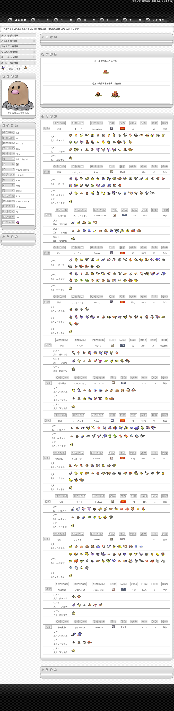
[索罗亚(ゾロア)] (84, 644)
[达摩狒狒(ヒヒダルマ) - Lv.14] (127, 510)
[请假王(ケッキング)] (147, 275)
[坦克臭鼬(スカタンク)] (163, 275)
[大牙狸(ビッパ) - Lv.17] (111, 510)
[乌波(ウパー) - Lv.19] (95, 391)
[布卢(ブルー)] (92, 151)
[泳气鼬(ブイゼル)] (100, 518)
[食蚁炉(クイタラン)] (130, 151)
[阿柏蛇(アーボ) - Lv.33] (73, 391)
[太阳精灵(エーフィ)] (141, 555)
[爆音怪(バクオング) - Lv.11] (120, 429)
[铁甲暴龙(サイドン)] (119, 474)
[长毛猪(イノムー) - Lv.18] (117, 391)
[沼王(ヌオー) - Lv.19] (100, 391)
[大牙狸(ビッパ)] (98, 562)
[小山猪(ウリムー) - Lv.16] (76, 548)
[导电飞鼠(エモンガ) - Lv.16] (92, 268)
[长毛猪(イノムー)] (106, 232)
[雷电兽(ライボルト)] (111, 362)
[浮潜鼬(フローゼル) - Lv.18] (147, 261)
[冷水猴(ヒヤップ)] (131, 437)
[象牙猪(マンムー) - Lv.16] (125, 548)
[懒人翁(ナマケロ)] (136, 275)
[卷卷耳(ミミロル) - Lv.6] (114, 548)
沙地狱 (26, 170)
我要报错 (156, 1)
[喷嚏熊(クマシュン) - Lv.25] (136, 548)
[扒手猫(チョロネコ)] (108, 151)
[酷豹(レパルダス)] (114, 151)
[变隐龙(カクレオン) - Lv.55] (89, 224)
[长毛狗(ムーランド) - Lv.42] (98, 467)
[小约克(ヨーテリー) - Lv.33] (87, 467)
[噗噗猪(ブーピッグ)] (92, 562)
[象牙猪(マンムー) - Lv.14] (130, 548)
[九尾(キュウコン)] (76, 151)
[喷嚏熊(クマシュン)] (70, 569)
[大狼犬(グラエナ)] (93, 437)
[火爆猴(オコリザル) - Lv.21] (119, 180)
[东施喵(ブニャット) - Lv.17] (81, 143)
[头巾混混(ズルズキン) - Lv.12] (143, 510)
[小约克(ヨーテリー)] (103, 282)
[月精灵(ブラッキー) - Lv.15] (87, 261)
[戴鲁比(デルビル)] (114, 275)
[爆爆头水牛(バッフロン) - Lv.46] (114, 467)
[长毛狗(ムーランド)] (114, 282)
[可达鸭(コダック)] (84, 400)
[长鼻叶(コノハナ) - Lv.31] (130, 136)
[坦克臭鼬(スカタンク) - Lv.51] (79, 635)
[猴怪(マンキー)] (108, 318)
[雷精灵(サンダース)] (130, 555)
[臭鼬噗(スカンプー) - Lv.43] (73, 635)
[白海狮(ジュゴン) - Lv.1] (78, 510)
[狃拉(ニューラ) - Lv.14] (98, 136)
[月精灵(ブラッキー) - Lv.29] (136, 180)
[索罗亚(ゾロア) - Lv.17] (114, 143)
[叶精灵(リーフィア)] (108, 562)
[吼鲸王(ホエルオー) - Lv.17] (137, 429)
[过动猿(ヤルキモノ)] (141, 275)
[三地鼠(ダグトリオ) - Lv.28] (90, 391)
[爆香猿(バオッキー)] (126, 437)
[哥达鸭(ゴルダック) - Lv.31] (103, 180)
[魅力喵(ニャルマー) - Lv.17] (76, 143)
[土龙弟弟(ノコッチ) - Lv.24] (98, 261)
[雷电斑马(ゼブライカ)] (152, 194)
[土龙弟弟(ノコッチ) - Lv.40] (70, 548)
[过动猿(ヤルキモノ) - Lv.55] (81, 467)
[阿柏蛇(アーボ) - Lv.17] (70, 180)
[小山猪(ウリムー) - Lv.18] (106, 391)
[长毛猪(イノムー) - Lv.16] (87, 548)
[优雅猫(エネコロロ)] (100, 362)
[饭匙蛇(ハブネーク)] (100, 606)
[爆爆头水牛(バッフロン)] (111, 518)
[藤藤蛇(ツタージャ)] (76, 282)
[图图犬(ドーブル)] (70, 159)
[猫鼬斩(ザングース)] (95, 606)
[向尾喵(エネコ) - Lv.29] (152, 136)
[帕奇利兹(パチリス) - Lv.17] (108, 548)
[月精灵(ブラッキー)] (147, 555)
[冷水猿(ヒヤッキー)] (137, 437)
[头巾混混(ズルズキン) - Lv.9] (108, 143)
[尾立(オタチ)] (92, 275)
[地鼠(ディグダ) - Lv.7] (71, 429)
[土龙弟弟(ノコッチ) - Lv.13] (147, 180)
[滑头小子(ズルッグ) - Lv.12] (138, 510)
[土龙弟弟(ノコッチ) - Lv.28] (141, 180)
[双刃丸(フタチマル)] (125, 194)
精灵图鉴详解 (40, 29)
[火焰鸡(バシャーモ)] (76, 481)
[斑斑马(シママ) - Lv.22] (163, 261)
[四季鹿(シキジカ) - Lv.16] (125, 143)
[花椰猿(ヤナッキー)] (115, 437)
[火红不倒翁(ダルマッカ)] (147, 562)
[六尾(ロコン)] (70, 151)
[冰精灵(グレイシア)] (114, 562)
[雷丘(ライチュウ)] (87, 474)
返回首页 (136, 1)
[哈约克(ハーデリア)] (108, 282)
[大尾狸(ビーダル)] (103, 562)
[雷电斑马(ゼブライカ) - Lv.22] (70, 268)
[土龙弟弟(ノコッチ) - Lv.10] (103, 261)
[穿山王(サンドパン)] (87, 555)
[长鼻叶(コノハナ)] (147, 318)
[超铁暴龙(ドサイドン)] (81, 481)
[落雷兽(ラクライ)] (106, 362)
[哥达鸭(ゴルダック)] (90, 400)
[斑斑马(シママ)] (147, 194)
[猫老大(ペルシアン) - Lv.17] (87, 180)
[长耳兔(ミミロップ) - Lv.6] (119, 548)
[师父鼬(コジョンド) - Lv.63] (108, 467)
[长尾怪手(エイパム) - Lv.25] (125, 180)
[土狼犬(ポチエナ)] (88, 437)
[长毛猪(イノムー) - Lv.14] (92, 548)
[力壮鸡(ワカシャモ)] (70, 481)
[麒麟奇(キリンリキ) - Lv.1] (88, 429)
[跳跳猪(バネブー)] (87, 562)
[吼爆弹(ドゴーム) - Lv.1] (89, 354)
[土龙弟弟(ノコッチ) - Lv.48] (73, 224)
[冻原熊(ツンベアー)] (76, 569)
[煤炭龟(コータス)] (81, 562)
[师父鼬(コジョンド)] (87, 569)
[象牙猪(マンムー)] (138, 232)
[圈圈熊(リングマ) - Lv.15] (114, 136)
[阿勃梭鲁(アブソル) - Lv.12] (125, 261)
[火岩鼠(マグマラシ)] (130, 474)
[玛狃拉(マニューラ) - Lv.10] (92, 143)
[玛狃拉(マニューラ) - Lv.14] (87, 143)
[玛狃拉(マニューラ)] (70, 282)
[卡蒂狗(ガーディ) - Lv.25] (70, 467)
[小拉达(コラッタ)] (70, 194)
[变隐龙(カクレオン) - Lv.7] (70, 143)
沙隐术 (19, 170)
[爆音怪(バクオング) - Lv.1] (100, 354)
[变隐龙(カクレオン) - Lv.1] (142, 429)
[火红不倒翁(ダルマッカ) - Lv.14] (121, 510)
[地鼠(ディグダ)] (98, 101)
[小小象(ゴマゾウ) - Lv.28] (98, 548)
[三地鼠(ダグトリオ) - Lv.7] (77, 429)
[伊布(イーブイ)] (119, 555)
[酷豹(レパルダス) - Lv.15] (157, 261)
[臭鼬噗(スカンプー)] (157, 275)
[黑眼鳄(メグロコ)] (119, 282)
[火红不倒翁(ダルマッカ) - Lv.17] (117, 354)
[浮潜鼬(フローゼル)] (105, 518)
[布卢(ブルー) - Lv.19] (83, 510)
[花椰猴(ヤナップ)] (109, 437)
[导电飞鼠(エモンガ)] (142, 437)
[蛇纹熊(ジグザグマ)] (125, 275)
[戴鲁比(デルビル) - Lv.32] (119, 136)
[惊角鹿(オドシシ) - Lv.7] (93, 429)
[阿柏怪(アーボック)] (76, 275)
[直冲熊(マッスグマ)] (130, 275)
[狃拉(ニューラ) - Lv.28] (76, 310)
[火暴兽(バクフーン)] (136, 474)
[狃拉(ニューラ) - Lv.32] (157, 180)
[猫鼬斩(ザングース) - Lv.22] (108, 261)
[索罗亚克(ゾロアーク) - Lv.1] (81, 268)
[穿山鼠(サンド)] (81, 555)
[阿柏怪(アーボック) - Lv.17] (76, 180)
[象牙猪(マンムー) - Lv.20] (128, 391)
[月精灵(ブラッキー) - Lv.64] (130, 180)
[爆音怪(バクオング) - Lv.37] (76, 187)
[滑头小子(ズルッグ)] (119, 151)
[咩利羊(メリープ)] (92, 194)
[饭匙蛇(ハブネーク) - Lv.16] (87, 187)
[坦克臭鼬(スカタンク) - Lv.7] (108, 187)
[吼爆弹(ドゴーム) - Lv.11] (109, 429)
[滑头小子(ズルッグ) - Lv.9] (98, 143)
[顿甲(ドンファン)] (116, 232)
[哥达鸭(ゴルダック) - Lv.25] (108, 180)
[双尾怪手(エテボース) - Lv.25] (98, 187)
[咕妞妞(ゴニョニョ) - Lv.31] (163, 180)
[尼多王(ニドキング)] (92, 318)
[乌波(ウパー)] (84, 232)
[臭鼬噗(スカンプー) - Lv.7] (103, 187)
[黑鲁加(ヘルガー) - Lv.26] (87, 310)
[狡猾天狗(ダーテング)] (152, 318)
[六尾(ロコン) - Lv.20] (70, 136)
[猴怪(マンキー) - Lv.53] (73, 598)
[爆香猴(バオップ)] (120, 437)
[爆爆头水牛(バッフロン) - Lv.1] (98, 268)
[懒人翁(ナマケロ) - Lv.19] (141, 136)
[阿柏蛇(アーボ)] (70, 275)
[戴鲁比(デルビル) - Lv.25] (81, 310)
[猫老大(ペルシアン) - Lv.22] (81, 136)
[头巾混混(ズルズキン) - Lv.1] (103, 143)
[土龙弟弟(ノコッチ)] (95, 232)
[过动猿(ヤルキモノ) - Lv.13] (73, 354)
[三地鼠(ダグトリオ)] (115, 101)
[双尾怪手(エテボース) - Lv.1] (148, 429)
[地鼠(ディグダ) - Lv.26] (84, 391)
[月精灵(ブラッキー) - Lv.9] (92, 261)
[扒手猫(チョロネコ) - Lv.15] (152, 261)
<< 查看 (9, 69)
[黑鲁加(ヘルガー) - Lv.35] (125, 136)
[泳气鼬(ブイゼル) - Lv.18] (136, 261)
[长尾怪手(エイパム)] (108, 194)
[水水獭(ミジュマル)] (119, 194)
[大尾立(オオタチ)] (98, 275)
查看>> (19, 69)
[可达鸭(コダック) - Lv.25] (98, 180)
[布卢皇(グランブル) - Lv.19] (89, 510)
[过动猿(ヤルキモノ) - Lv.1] (79, 354)
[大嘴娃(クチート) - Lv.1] (126, 429)
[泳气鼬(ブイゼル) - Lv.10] (130, 261)
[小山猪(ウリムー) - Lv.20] (111, 391)
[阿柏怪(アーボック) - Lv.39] (79, 391)
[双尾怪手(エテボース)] (114, 194)
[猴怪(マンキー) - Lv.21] (114, 180)
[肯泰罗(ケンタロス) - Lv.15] (81, 261)
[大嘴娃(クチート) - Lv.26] (157, 136)
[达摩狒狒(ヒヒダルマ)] (152, 562)
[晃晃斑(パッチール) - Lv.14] (163, 136)
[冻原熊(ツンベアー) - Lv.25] (141, 548)
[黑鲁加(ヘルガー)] (119, 275)
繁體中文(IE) (167, 1)
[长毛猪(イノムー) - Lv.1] (84, 224)
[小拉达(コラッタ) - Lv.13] (70, 261)
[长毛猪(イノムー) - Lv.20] (122, 391)
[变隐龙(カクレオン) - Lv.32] (92, 187)
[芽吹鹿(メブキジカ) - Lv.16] (130, 143)
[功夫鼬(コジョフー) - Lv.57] (103, 467)
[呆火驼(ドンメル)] (127, 232)
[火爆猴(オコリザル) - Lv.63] (79, 598)
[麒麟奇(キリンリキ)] (125, 318)
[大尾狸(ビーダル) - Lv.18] (116, 510)
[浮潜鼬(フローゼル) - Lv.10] (141, 261)
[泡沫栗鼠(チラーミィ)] (157, 562)
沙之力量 (20, 175)
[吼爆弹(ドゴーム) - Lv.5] (95, 354)
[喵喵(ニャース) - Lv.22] (76, 136)
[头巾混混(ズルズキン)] (125, 151)
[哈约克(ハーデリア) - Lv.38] (92, 467)
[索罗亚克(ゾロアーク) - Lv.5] (87, 268)
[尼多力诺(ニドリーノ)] (87, 318)
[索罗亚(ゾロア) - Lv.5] (76, 268)
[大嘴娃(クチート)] (122, 232)
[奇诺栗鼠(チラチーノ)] (163, 562)
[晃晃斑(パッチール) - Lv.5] (111, 354)
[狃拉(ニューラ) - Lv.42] (70, 310)
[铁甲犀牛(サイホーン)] (114, 474)
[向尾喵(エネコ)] (95, 362)
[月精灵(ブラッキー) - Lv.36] (87, 136)
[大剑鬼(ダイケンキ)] (130, 194)
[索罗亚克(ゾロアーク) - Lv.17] (119, 143)
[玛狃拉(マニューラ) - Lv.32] (119, 187)
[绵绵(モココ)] (98, 194)
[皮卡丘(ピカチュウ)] (81, 474)
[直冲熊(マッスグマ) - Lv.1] (105, 510)
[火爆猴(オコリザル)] (114, 318)
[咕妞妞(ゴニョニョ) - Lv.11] (99, 429)
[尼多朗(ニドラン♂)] (81, 318)
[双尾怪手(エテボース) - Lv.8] (153, 429)
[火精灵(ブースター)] (136, 555)
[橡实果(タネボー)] (141, 318)
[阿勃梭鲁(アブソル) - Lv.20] (119, 261)
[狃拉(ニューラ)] (108, 275)
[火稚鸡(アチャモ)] (163, 474)
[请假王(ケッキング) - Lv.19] (147, 136)
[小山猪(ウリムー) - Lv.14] (81, 548)
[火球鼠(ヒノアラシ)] (125, 474)
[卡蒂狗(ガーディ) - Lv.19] (76, 467)
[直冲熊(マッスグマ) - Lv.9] (100, 510)
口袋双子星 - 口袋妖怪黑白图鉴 (17, 29)
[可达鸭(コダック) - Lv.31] (92, 180)
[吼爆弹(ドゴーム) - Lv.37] (70, 187)
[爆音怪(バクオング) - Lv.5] (106, 354)
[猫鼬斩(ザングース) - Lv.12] (114, 261)
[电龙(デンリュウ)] (103, 194)
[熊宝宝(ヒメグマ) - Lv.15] (108, 136)
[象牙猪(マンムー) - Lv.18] (133, 391)
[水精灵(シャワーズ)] (125, 555)
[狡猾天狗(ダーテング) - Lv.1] (136, 136)
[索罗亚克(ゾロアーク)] (90, 644)
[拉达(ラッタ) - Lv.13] (76, 261)
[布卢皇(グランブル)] (98, 151)
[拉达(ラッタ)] (76, 194)
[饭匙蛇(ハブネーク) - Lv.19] (81, 187)
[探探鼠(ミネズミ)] (136, 194)
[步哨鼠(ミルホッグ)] (141, 194)
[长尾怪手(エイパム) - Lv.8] (82, 429)
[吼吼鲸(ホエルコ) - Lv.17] (131, 429)
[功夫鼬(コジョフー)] (81, 569)
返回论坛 (146, 1)
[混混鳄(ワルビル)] (125, 282)
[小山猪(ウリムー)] (100, 232)
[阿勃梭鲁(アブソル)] (103, 151)
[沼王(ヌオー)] (89, 232)
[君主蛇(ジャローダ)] (87, 282)
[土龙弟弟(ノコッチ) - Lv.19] (78, 224)
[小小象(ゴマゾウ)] (111, 232)
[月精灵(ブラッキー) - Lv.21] (92, 136)
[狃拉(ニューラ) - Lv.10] (103, 136)
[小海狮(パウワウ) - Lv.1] (72, 510)
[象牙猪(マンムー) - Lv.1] (95, 224)
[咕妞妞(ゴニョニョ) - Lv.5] (84, 354)
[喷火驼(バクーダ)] (133, 232)
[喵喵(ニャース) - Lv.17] (81, 180)
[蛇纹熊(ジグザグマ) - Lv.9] (94, 510)
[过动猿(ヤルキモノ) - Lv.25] (103, 548)
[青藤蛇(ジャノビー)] (81, 282)
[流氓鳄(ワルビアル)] (130, 282)
